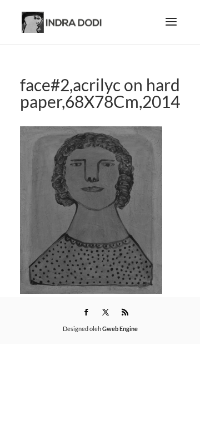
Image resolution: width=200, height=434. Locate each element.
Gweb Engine (120, 328)
